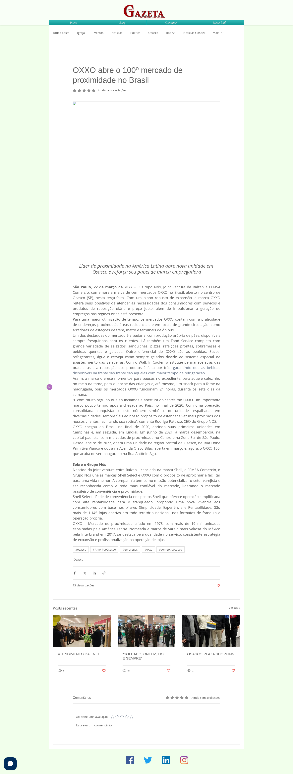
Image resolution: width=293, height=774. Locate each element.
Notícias (116, 33)
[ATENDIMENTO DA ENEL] (82, 631)
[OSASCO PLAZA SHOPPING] (211, 631)
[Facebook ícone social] (130, 760)
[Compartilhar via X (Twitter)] (84, 573)
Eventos (98, 33)
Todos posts (61, 33)
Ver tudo (234, 608)
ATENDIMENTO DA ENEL (79, 654)
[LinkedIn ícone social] (166, 760)
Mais (216, 33)
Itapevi (170, 33)
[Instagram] (184, 760)
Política (135, 33)
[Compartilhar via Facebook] (75, 573)
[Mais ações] (217, 59)
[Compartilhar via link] (104, 573)
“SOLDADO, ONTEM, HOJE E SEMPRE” (145, 656)
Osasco (153, 33)
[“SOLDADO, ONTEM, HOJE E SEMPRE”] (146, 631)
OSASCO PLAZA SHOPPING (211, 654)
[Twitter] (148, 760)
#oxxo (148, 549)
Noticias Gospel (194, 33)
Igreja (81, 33)
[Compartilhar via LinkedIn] (94, 573)
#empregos (130, 549)
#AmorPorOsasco (104, 549)
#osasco (80, 549)
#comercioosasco (170, 549)
